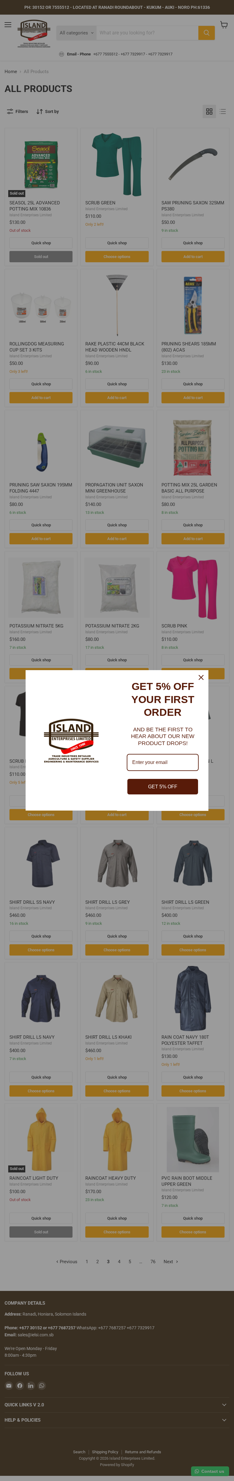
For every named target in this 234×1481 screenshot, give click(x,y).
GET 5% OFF (162, 786)
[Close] (201, 677)
